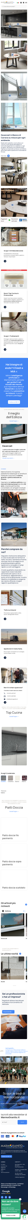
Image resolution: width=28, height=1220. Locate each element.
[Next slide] (24, 926)
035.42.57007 (19, 1173)
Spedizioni (3, 1169)
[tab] (12, 985)
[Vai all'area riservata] (21, 3)
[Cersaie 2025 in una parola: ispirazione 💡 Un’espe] (14, 1070)
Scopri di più (3, 155)
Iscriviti (22, 1122)
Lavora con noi (4, 1166)
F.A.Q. (2, 1171)
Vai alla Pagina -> (14, 421)
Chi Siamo (3, 1164)
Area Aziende (7, 1012)
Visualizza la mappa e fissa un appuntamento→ (14, 1103)
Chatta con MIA (13, 402)
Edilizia (8, 911)
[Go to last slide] (3, 926)
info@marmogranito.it (19, 1177)
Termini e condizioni (5, 1172)
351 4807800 (23, 1174)
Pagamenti (3, 1167)
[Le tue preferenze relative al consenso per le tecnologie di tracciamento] (25, 1217)
